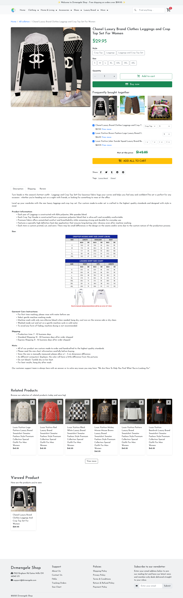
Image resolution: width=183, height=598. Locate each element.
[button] (168, 10)
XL (111, 63)
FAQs (54, 579)
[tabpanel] (91, 281)
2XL (118, 63)
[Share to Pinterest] (123, 172)
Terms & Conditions (102, 579)
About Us (56, 571)
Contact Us (57, 575)
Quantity (96, 71)
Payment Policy (100, 587)
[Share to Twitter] (106, 172)
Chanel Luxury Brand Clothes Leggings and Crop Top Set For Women (119, 125)
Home (13, 22)
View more (106, 129)
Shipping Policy (100, 571)
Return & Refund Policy (103, 583)
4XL (133, 63)
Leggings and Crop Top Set (130, 53)
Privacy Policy (99, 575)
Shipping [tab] (31, 189)
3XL (126, 63)
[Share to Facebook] (101, 172)
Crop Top (98, 53)
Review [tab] (43, 189)
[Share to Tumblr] (112, 172)
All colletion (24, 22)
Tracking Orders (59, 583)
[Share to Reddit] (117, 172)
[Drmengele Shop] (13, 10)
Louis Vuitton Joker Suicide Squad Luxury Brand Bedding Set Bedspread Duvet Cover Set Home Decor (119, 141)
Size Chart (56, 587)
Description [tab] (18, 189)
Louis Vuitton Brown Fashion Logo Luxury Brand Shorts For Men (119, 133)
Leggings (110, 53)
